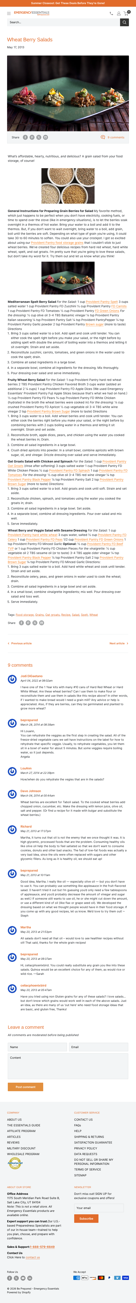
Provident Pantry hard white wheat (32, 535)
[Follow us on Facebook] (9, 1278)
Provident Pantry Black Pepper (29, 479)
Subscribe (86, 1218)
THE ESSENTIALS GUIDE (23, 1125)
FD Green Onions (107, 311)
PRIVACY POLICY (85, 1148)
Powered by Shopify (19, 1292)
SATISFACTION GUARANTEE (93, 1142)
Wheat (93, 614)
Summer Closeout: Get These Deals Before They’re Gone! (68, 3)
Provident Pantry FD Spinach (69, 470)
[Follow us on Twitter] (16, 1278)
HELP (77, 1131)
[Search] (124, 22)
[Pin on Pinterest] (32, 137)
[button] (125, 13)
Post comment (25, 1087)
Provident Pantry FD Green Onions (99, 539)
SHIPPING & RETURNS (89, 1137)
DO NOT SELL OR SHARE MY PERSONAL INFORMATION (93, 1161)
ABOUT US (14, 1119)
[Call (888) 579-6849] (111, 13)
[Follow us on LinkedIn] (29, 1278)
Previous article (21, 643)
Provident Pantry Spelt (102, 302)
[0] (126, 13)
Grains (39, 614)
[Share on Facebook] (25, 137)
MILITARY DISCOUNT (21, 1148)
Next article (117, 643)
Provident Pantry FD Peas (44, 539)
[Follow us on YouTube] (23, 1278)
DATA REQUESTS (85, 1154)
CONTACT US (83, 1119)
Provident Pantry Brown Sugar (48, 411)
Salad (75, 614)
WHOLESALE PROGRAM (23, 1154)
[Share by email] (45, 137)
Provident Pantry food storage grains (57, 242)
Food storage (25, 614)
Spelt (84, 614)
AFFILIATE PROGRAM (21, 1131)
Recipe (65, 614)
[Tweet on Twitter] (38, 137)
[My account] (119, 13)
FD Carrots (119, 306)
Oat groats (52, 614)
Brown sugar (95, 324)
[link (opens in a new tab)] (15, 1158)
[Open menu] (9, 13)
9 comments (116, 137)
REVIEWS (13, 1142)
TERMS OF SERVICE (87, 1169)
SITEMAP (80, 1175)
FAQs (77, 1125)
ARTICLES (14, 1137)
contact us (33, 1257)
